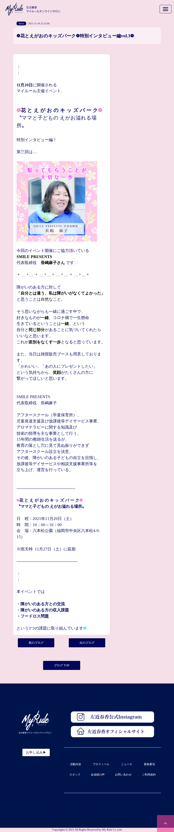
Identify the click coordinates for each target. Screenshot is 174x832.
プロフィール (101, 764)
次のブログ (87, 642)
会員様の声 (98, 774)
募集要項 (149, 764)
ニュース (126, 764)
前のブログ (36, 642)
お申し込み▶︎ (36, 752)
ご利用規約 (149, 774)
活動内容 (75, 764)
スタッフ (74, 774)
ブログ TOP (61, 665)
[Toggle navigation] (165, 9)
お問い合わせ (123, 774)
